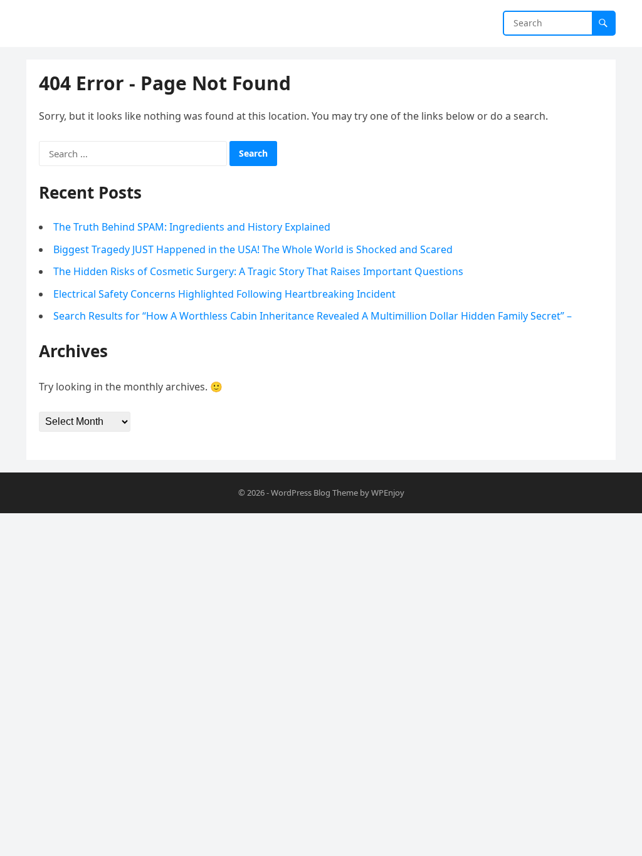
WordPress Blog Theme (314, 492)
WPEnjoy (387, 492)
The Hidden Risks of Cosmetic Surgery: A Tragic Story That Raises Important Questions (258, 271)
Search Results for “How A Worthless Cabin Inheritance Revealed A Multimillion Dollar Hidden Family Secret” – (312, 316)
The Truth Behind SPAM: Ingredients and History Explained (191, 227)
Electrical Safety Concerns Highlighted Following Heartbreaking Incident (224, 294)
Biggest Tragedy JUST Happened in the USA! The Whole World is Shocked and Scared (253, 249)
